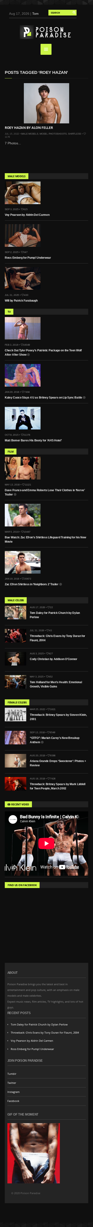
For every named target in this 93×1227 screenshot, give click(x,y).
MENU (46, 49)
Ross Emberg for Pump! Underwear (28, 257)
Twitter (11, 1083)
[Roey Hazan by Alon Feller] (46, 103)
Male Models (29, 133)
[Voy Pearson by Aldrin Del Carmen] (24, 205)
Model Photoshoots (53, 133)
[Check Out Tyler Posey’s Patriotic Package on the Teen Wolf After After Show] (24, 341)
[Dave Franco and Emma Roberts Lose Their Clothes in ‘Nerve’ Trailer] (24, 481)
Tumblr (11, 1074)
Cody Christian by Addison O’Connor (53, 659)
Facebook (13, 1101)
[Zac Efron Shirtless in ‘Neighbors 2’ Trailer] (24, 575)
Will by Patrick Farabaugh (21, 300)
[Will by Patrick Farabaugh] (24, 291)
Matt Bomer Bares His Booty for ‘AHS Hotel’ (33, 440)
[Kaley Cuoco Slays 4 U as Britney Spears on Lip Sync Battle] (24, 388)
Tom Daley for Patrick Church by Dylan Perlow (39, 1024)
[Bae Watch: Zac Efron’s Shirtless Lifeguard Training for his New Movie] (24, 528)
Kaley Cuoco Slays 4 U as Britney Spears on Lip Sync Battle (44, 397)
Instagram (13, 1092)
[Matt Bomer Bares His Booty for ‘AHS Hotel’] (24, 431)
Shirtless (74, 133)
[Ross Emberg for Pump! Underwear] (24, 248)
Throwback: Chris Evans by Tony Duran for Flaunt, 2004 (45, 1032)
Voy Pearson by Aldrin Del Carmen (27, 215)
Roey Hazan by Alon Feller (29, 127)
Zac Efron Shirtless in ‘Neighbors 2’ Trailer (32, 584)
